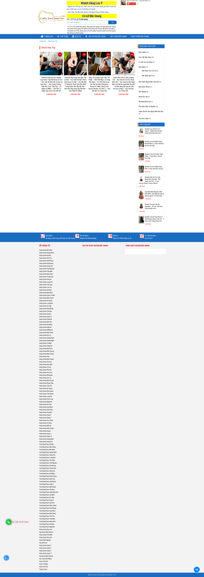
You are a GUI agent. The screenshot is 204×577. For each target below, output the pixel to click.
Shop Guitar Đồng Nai (45, 375)
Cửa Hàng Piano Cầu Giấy (47, 460)
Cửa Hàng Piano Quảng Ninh (48, 452)
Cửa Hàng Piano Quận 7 (46, 484)
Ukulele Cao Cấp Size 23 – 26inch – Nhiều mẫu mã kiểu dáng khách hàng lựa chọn (153, 131)
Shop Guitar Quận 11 (45, 553)
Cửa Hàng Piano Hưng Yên (47, 455)
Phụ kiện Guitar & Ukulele (147, 106)
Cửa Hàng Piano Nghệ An (47, 527)
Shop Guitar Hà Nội (45, 255)
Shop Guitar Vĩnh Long (46, 399)
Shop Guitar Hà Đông (45, 301)
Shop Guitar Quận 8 (45, 314)
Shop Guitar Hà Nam (45, 290)
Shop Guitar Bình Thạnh (46, 298)
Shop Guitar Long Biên (46, 303)
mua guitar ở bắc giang (74, 28)
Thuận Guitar (43, 569)
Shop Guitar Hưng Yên (46, 266)
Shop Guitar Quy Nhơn (46, 407)
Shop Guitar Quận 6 (45, 551)
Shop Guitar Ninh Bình (46, 293)
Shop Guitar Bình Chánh (46, 359)
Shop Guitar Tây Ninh (45, 412)
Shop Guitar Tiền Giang (46, 394)
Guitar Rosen (43, 543)
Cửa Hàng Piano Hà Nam (46, 524)
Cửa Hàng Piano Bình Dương (48, 476)
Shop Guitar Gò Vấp (45, 306)
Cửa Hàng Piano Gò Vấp (46, 497)
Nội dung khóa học (145, 102)
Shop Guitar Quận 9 (45, 415)
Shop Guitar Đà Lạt (45, 335)
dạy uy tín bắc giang (90, 31)
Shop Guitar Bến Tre (45, 426)
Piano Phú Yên (43, 561)
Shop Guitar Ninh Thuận (46, 428)
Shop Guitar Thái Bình (45, 271)
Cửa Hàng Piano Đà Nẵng (47, 474)
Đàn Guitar (142, 67)
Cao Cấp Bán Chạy (145, 57)
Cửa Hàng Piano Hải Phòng (47, 482)
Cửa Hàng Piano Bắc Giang (47, 447)
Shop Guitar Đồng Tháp (46, 383)
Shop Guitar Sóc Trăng (46, 420)
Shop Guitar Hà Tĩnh (45, 404)
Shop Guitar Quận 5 (45, 548)
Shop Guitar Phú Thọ (45, 258)
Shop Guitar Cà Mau (45, 343)
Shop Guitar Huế (44, 356)
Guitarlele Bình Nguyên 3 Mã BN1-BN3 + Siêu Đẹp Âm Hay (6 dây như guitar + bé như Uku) (154, 194)
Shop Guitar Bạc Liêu (45, 529)
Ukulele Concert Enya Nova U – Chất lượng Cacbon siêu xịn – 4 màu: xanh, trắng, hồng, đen (154, 219)
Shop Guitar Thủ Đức (45, 311)
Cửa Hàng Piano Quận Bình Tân (48, 492)
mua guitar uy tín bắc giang (75, 31)
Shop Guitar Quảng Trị (45, 442)
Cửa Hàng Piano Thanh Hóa (47, 468)
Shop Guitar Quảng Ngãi (46, 340)
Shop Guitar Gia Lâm (45, 537)
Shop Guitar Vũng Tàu (45, 346)
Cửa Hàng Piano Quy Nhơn (47, 511)
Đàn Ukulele (142, 92)
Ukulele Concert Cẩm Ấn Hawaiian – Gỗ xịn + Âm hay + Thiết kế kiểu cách (154, 206)
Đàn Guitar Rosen (144, 87)
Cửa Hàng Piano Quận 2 (46, 500)
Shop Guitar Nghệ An (45, 402)
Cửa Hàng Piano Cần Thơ (47, 516)
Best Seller (142, 52)
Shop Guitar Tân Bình (45, 319)
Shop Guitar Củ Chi (45, 367)
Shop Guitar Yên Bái (45, 279)
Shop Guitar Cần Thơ (45, 386)
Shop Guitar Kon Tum (45, 372)
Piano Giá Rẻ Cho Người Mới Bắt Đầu (151, 111)
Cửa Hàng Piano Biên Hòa (47, 479)
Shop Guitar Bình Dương (46, 351)
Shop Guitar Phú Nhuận (46, 309)
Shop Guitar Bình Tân (45, 322)
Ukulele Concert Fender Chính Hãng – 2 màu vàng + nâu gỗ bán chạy (154, 156)
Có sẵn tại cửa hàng (145, 62)
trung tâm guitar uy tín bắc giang (105, 31)
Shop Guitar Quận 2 (45, 418)
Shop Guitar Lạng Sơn (46, 282)
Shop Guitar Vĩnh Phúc (46, 410)
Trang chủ (48, 36)
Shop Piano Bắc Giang (140, 36)
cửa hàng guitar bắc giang (107, 26)
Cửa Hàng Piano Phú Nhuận (47, 508)
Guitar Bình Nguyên (45, 540)
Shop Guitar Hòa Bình (45, 535)
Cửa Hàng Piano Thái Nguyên (48, 463)
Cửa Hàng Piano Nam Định (47, 521)
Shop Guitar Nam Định (46, 274)
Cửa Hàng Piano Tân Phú (46, 503)
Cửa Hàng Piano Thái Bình (47, 519)
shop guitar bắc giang (92, 26)
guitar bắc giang (81, 26)
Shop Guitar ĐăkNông (46, 330)
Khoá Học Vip (52, 41)
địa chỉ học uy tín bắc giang (75, 33)
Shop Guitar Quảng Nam (46, 338)
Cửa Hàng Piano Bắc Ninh (47, 450)
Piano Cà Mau (43, 564)
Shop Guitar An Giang (45, 388)
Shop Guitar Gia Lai (45, 378)
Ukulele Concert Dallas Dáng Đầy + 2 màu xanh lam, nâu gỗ (154, 168)
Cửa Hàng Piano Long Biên (47, 458)
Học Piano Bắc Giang (118, 36)
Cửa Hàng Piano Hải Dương (47, 466)
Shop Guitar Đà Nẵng (45, 325)
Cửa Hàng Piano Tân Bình (47, 495)
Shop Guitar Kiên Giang (46, 391)
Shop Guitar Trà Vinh (45, 423)
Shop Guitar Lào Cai (45, 287)
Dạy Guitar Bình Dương (46, 532)
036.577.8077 (149, 238)
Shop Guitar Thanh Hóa (46, 277)
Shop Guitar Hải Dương (46, 263)
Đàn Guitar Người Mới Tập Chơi (149, 82)
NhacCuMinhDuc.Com (109, 575)
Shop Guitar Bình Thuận (46, 354)
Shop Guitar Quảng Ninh (46, 253)
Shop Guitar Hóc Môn (45, 364)
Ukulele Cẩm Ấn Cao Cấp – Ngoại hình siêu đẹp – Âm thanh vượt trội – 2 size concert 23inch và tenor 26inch (150, 180)
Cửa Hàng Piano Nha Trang (47, 513)
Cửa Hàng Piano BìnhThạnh (47, 487)
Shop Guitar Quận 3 (45, 434)
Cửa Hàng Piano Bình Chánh (47, 505)
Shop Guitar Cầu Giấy (45, 285)
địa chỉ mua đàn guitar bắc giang (105, 28)
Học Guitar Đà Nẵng (45, 559)
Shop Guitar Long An (45, 396)
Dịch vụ (78, 36)
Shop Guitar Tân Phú (45, 362)
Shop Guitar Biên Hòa (45, 348)
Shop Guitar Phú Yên (45, 370)
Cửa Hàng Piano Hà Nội (46, 444)
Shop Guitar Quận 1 (45, 431)
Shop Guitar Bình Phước (46, 380)
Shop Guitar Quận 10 (45, 436)
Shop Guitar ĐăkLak (45, 327)
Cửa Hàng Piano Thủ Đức (47, 489)
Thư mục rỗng (143, 118)
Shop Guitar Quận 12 (45, 317)
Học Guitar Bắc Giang (97, 36)
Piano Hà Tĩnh (43, 567)
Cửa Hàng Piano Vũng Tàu (47, 471)
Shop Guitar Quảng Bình (46, 439)
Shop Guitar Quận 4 (45, 545)
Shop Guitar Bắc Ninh (45, 250)
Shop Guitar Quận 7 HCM (47, 295)
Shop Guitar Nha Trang (46, 333)
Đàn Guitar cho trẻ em (149, 71)
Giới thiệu (64, 36)
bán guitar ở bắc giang (88, 28)
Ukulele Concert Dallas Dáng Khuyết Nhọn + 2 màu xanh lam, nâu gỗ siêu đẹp (154, 144)
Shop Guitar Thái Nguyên (46, 269)
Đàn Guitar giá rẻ (147, 76)
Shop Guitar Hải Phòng (46, 261)
